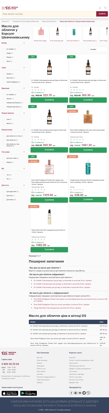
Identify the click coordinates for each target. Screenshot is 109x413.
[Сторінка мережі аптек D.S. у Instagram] (75, 393)
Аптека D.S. (5, 21)
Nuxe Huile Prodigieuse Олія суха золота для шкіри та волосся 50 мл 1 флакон (61, 304)
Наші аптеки (73, 363)
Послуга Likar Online (76, 380)
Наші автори (41, 371)
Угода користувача (43, 380)
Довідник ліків (74, 382)
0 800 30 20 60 (10, 364)
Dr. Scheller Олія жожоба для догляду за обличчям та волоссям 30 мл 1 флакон (62, 287)
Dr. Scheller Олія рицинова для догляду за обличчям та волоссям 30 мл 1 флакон (63, 280)
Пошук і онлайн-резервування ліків (81, 360)
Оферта (39, 382)
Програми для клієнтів (77, 366)
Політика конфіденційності (46, 377)
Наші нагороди (42, 360)
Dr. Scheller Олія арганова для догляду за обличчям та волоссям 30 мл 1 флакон (62, 284)
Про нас (39, 357)
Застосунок (73, 371)
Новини (39, 363)
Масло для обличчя (49, 21)
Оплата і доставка (75, 377)
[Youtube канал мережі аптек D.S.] (80, 393)
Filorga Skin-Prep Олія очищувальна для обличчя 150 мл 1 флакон (57, 308)
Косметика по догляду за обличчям (26, 21)
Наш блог (72, 357)
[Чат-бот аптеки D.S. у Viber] (88, 393)
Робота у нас (41, 368)
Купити (50, 100)
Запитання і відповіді (76, 374)
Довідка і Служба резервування (80, 368)
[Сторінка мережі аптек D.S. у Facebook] (71, 393)
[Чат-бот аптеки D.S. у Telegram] (84, 393)
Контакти (40, 374)
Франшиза (40, 366)
